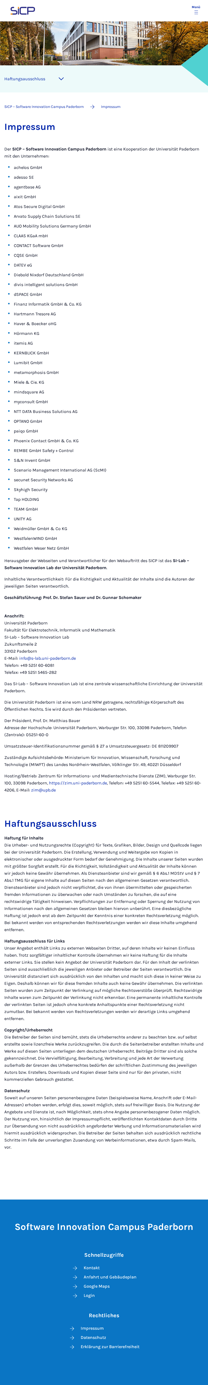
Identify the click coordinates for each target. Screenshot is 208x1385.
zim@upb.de (43, 790)
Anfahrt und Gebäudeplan (110, 1277)
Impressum (92, 1328)
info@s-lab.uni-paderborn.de (47, 658)
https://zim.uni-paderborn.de (78, 783)
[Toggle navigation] (61, 78)
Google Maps (97, 1286)
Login (89, 1295)
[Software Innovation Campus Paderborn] (22, 10)
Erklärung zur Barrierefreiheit (110, 1346)
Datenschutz (93, 1337)
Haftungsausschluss (24, 78)
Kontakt (92, 1267)
